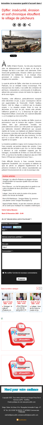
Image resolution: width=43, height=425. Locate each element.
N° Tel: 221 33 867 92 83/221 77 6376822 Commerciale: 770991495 (21, 411)
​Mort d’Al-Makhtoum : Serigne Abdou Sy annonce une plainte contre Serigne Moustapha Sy (20, 199)
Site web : (5, 244)
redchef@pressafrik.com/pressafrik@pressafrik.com (21, 415)
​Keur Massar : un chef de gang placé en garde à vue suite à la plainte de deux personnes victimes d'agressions (21, 188)
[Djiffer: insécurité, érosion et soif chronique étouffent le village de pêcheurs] (21, 31)
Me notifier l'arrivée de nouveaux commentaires (21, 273)
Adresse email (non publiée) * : (12, 237)
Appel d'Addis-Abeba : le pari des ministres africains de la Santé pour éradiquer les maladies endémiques (21, 204)
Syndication (22, 420)
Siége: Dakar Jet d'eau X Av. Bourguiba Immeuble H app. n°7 (21, 407)
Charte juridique (13, 402)
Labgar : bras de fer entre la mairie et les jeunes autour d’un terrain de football (20, 194)
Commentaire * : (7, 251)
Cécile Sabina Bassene (9, 210)
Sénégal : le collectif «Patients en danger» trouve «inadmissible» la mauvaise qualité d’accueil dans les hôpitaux (20, 181)
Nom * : (4, 230)
